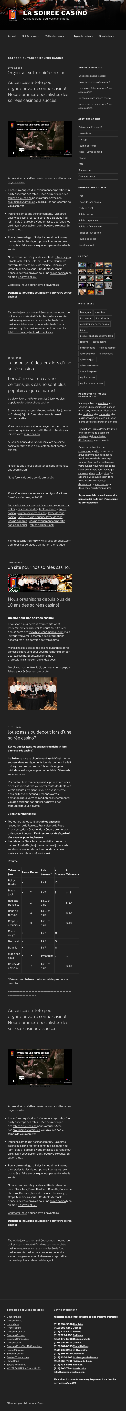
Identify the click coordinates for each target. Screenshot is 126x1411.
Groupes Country (16, 1331)
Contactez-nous (17, 284)
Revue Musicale (15, 1350)
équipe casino (87, 377)
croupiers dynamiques (21, 201)
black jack (85, 312)
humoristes (104, 414)
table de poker (87, 353)
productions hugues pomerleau (96, 335)
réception (97, 406)
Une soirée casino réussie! (91, 75)
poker (83, 329)
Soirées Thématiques (18, 1357)
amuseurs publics (103, 417)
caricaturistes (97, 421)
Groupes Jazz (14, 1342)
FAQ (80, 164)
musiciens (88, 414)
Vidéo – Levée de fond (90, 151)
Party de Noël (85, 208)
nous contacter (36, 465)
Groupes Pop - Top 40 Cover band (24, 1346)
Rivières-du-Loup (82, 1361)
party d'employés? (94, 410)
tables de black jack (41, 332)
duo (97, 451)
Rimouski (78, 1364)
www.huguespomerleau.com (53, 540)
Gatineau (78, 1335)
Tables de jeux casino (21, 312)
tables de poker (17, 332)
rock (98, 473)
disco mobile (85, 480)
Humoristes (13, 1324)
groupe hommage (87, 454)
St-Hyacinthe (80, 1350)
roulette (84, 341)
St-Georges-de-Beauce (85, 1357)
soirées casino (40, 402)
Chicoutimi (78, 1353)
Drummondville (81, 1338)
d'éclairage (84, 488)
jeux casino (36, 384)
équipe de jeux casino (91, 383)
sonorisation (101, 484)
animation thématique (51, 544)
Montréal (78, 1324)
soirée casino (52, 88)
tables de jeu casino (20, 198)
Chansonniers (14, 1316)
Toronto (77, 1331)
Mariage (82, 139)
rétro (106, 473)
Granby (77, 1342)
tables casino (106, 353)
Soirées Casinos (15, 1353)
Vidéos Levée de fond (40, 178)
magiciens (83, 417)
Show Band (13, 1361)
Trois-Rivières (80, 1346)
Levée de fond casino (89, 201)
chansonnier (84, 451)
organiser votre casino (32, 320)
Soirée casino (29, 36)
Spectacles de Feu (16, 1364)
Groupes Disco (14, 1320)
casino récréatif (27, 316)
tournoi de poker (88, 371)
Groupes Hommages (18, 1338)
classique (83, 473)
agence (108, 454)
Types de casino (82, 36)
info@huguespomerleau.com (69, 1372)
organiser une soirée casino (94, 324)
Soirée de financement (90, 226)
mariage (110, 406)
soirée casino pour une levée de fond (40, 324)
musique (92, 469)
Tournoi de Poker (87, 145)
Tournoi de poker (87, 238)
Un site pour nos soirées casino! (39, 567)
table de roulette (47, 414)
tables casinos (47, 316)
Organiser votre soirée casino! (37, 72)
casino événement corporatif (46, 328)
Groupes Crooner (16, 1335)
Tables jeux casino (55, 36)
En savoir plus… (27, 276)
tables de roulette (89, 365)
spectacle (103, 403)
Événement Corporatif (90, 127)
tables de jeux (30, 241)
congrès (82, 406)
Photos (82, 158)
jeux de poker (103, 318)
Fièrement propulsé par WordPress (25, 1403)
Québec (77, 1327)
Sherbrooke (79, 1368)
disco (92, 473)
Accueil (12, 36)
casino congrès (17, 328)
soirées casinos (45, 312)
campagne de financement (35, 213)
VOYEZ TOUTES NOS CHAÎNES (24, 1368)
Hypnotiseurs (14, 1327)
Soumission (105, 36)
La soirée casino (55, 13)
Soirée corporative (88, 220)
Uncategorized (86, 245)
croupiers (100, 312)
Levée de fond (85, 133)
